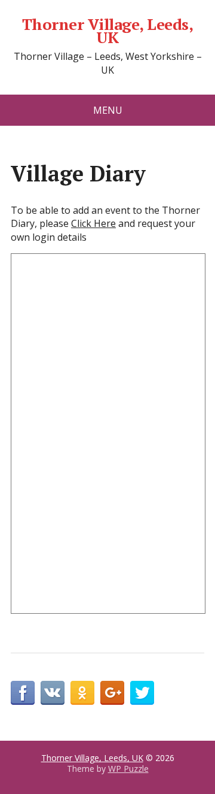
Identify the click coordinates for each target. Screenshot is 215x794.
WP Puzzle (128, 768)
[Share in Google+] (112, 693)
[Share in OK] (82, 693)
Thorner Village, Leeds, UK (107, 31)
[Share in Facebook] (23, 693)
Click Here (93, 223)
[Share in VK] (52, 693)
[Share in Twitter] (142, 693)
